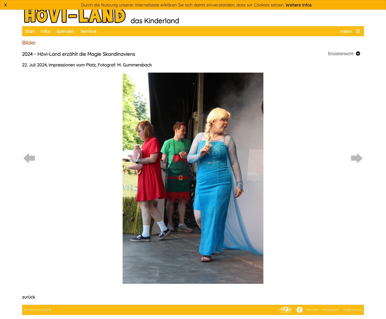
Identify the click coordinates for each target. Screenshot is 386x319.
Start (30, 31)
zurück (28, 296)
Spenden (65, 31)
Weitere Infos (298, 4)
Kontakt (312, 310)
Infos (45, 31)
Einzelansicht (342, 53)
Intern (346, 31)
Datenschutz (352, 310)
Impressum (330, 310)
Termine (88, 31)
